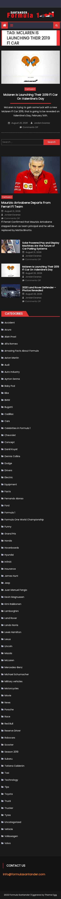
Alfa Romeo (11, 343)
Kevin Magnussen (14, 597)
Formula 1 (30, 89)
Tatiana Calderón (14, 765)
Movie (8, 695)
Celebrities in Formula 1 (17, 428)
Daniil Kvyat (11, 449)
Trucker (9, 808)
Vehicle (9, 829)
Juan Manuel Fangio (16, 590)
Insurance (10, 568)
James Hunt (11, 576)
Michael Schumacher (17, 674)
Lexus (8, 639)
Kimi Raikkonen (13, 604)
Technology (11, 780)
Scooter (9, 744)
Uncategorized (13, 822)
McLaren (9, 660)
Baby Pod (10, 386)
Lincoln (8, 646)
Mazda (8, 653)
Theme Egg (51, 894)
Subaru (9, 758)
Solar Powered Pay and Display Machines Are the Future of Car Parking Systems (40, 245)
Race (7, 716)
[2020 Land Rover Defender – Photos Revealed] (10, 291)
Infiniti (8, 561)
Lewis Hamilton (13, 632)
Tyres (8, 815)
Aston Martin (12, 357)
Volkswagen (11, 836)
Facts (8, 491)
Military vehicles (13, 681)
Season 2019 (11, 751)
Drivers (8, 470)
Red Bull (9, 723)
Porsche (9, 709)
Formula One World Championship (24, 519)
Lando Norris (11, 625)
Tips (7, 787)
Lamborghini (12, 611)
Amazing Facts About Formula (22, 350)
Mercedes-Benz (13, 667)
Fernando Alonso (14, 498)
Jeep (7, 583)
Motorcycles (12, 688)
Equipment (11, 484)
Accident (10, 322)
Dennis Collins (12, 456)
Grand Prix (10, 533)
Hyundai (9, 554)
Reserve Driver (13, 730)
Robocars (10, 737)
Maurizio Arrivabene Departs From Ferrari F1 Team (26, 204)
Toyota (9, 794)
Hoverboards (12, 547)
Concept (10, 442)
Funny (8, 526)
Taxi (7, 772)
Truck (8, 801)
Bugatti (9, 407)
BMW (7, 400)
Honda (8, 540)
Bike (7, 393)
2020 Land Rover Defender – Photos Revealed (39, 289)
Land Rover (11, 618)
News (7, 702)
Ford (7, 505)
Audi (7, 364)
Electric (9, 477)
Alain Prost (10, 336)
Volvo (8, 843)
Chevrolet (10, 435)
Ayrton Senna (12, 379)
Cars (7, 421)
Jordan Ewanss (42, 123)
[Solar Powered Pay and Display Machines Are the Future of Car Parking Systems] (10, 246)
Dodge (8, 463)
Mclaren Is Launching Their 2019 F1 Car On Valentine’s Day (30, 96)
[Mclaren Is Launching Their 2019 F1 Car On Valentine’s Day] (30, 67)
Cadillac (9, 414)
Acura (8, 329)
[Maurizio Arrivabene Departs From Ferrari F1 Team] (30, 175)
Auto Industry (12, 372)
